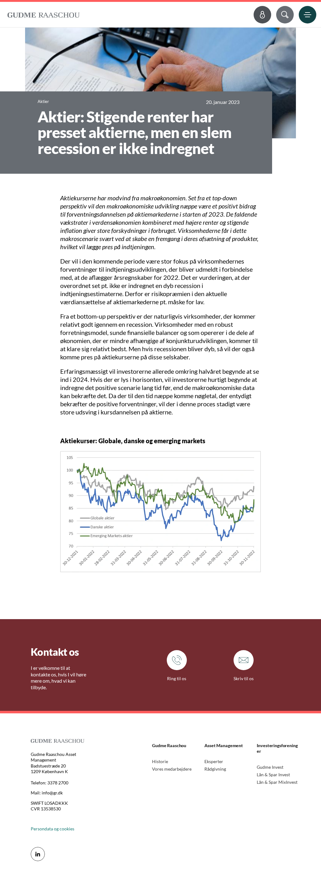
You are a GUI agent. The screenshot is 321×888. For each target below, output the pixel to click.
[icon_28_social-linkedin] (38, 854)
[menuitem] (43, 13)
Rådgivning (215, 769)
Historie (160, 761)
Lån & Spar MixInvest (277, 782)
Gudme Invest (270, 767)
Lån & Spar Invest (273, 774)
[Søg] (285, 14)
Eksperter (213, 761)
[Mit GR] (262, 14)
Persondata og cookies (52, 828)
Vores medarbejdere (172, 769)
